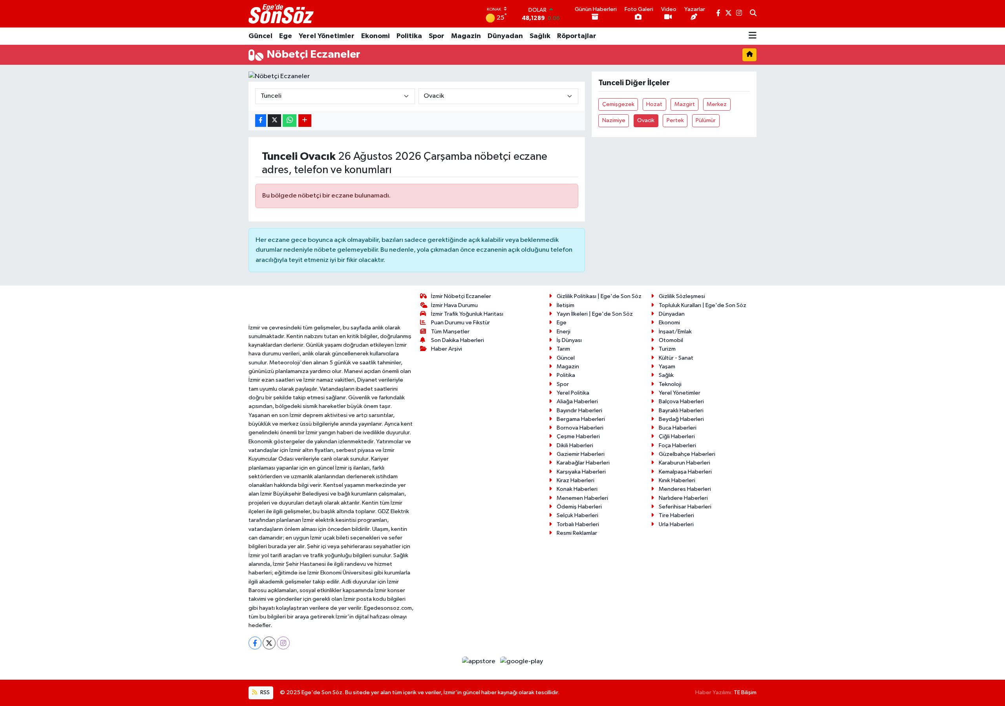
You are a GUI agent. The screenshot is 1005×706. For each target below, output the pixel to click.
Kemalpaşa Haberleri (685, 472)
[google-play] (522, 661)
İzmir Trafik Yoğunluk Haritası (467, 314)
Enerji (563, 332)
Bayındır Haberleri (579, 410)
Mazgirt (684, 104)
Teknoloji (670, 384)
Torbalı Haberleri (578, 524)
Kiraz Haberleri (575, 480)
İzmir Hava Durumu (454, 305)
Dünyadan (505, 36)
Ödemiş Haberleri (579, 507)
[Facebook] (255, 642)
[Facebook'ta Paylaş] (260, 120)
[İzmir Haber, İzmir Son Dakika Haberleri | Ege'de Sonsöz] (282, 14)
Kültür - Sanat (676, 358)
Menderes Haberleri (685, 489)
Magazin (466, 36)
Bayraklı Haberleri (681, 410)
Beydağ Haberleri (681, 419)
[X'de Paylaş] (274, 120)
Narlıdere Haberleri (683, 498)
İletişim (565, 305)
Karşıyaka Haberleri (581, 472)
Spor (436, 36)
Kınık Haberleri (677, 480)
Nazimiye (613, 120)
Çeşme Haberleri (578, 436)
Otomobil (671, 340)
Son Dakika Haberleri (457, 340)
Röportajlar (576, 36)
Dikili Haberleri (575, 445)
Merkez (717, 104)
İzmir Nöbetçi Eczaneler (461, 296)
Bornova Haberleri (580, 428)
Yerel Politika (573, 393)
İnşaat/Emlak (675, 332)
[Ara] (753, 14)
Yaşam (667, 366)
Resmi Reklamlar (577, 533)
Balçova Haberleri (681, 401)
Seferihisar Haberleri (685, 507)
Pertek (675, 120)
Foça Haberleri (677, 445)
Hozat (654, 104)
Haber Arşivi (446, 349)
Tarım (563, 349)
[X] (269, 642)
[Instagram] (283, 642)
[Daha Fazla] (304, 120)
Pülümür (706, 120)
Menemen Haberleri (582, 498)
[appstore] (479, 661)
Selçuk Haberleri (577, 515)
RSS (264, 692)
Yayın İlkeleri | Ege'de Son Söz (595, 314)
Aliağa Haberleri (577, 401)
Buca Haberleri (677, 428)
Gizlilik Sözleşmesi (682, 296)
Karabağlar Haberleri (583, 463)
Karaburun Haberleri (684, 463)
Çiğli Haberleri (677, 436)
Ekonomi (375, 36)
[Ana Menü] (752, 36)
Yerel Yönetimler (326, 36)
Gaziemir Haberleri (581, 454)
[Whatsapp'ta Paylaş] (289, 120)
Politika (409, 36)
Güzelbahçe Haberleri (687, 454)
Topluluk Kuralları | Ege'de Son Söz (702, 305)
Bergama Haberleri (581, 419)
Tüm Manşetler (450, 332)
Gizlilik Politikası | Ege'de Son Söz (599, 296)
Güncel (260, 36)
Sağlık (540, 36)
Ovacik (645, 120)
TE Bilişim (745, 692)
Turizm (667, 349)
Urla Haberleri (676, 524)
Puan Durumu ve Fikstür (460, 323)
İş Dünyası (569, 340)
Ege (285, 36)
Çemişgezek (618, 104)
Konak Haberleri (577, 489)
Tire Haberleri (676, 515)
